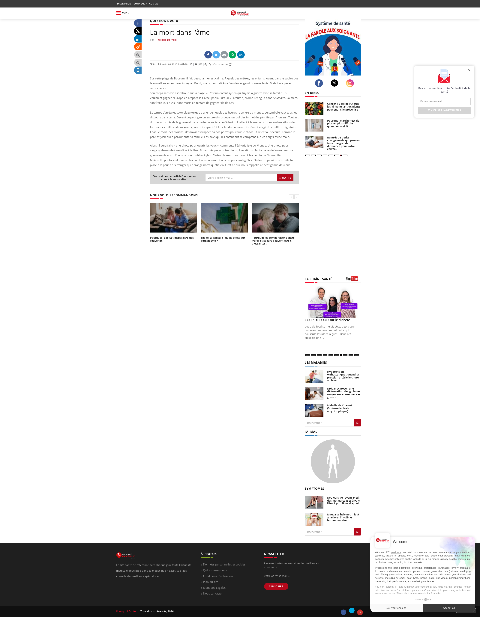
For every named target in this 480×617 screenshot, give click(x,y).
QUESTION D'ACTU (164, 21)
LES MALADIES (316, 362)
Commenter (221, 64)
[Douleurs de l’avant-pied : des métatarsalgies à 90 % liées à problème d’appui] (314, 502)
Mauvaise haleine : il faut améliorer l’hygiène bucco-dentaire (343, 517)
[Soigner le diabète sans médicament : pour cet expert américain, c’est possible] (314, 108)
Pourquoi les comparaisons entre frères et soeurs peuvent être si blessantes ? (273, 240)
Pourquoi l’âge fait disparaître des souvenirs (172, 239)
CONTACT (154, 3)
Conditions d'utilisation (218, 576)
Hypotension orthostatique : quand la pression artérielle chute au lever (343, 376)
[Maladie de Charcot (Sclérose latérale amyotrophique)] (314, 410)
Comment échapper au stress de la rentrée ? (341, 122)
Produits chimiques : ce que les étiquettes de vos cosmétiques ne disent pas (343, 142)
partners (396, 552)
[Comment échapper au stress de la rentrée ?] (314, 125)
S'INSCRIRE (276, 586)
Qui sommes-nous (215, 570)
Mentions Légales (214, 587)
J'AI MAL (311, 432)
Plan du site (210, 582)
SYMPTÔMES (314, 489)
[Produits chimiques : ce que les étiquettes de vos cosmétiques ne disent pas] (314, 142)
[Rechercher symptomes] (357, 531)
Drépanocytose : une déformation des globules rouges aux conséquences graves (343, 393)
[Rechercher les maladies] (357, 422)
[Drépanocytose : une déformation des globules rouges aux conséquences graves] (314, 393)
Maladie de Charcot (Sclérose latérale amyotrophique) (339, 408)
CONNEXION (141, 3)
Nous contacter (213, 593)
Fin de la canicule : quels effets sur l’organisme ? (223, 239)
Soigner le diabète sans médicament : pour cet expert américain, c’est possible (342, 108)
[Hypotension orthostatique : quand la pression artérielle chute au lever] (314, 376)
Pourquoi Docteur (128, 611)
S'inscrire (285, 177)
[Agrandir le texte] (138, 54)
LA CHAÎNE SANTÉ (318, 279)
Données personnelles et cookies (224, 564)
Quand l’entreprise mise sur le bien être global (331, 322)
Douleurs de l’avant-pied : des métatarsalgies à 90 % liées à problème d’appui (343, 500)
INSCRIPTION (124, 3)
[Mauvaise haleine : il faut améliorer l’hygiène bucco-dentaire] (314, 519)
